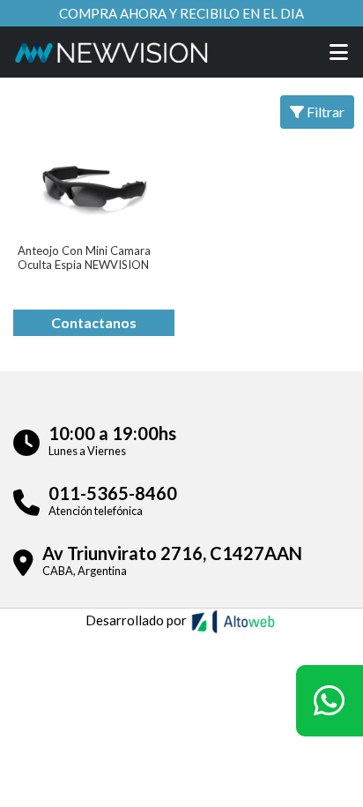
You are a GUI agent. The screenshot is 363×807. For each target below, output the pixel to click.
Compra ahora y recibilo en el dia (181, 13)
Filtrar (324, 111)
